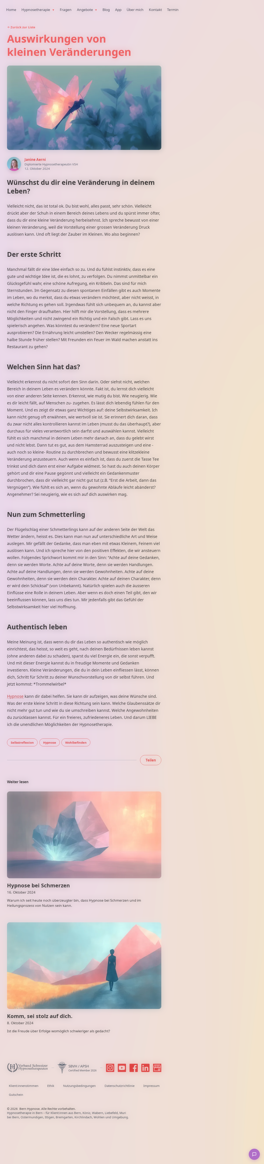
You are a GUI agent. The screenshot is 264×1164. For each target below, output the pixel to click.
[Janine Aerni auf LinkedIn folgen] (145, 1068)
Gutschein (16, 1094)
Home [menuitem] (11, 9)
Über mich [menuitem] (135, 9)
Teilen (151, 760)
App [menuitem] (118, 9)
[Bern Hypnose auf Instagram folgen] (110, 1068)
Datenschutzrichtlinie (119, 1086)
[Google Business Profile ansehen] (157, 1068)
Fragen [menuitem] (66, 9)
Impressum (151, 1086)
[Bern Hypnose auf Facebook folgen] (134, 1068)
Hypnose (15, 696)
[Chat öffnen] (254, 1154)
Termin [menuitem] (173, 9)
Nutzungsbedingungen (79, 1086)
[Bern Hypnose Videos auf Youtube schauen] (122, 1068)
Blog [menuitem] (106, 9)
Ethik (50, 1086)
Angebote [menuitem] (85, 9)
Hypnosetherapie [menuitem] (36, 9)
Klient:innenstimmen (23, 1086)
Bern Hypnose (29, 1109)
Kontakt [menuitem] (155, 9)
